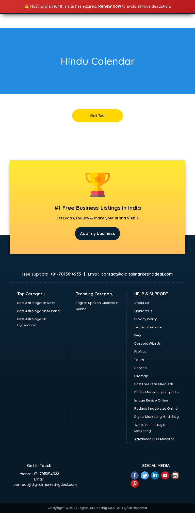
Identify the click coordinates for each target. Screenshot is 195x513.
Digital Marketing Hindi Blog (156, 416)
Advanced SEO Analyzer (154, 439)
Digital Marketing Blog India (156, 392)
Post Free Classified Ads (154, 384)
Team (139, 359)
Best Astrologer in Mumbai (38, 311)
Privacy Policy (145, 319)
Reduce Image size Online (156, 408)
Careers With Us (147, 343)
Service (140, 367)
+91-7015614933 (45, 473)
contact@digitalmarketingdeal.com (45, 484)
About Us (141, 302)
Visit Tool (97, 115)
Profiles (140, 351)
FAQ (137, 335)
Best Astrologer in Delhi (36, 302)
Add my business (97, 233)
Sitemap (141, 376)
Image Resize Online (151, 400)
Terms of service (148, 327)
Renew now (109, 6)
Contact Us (143, 311)
